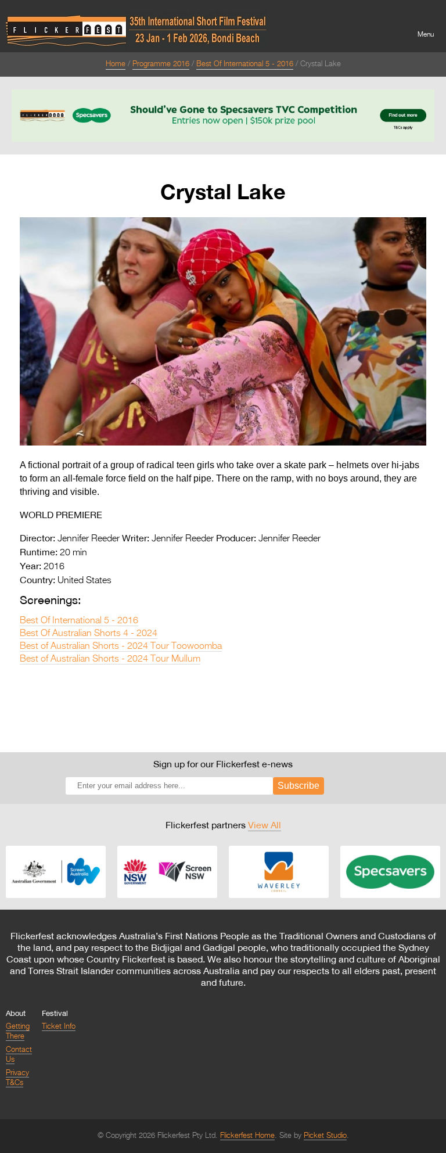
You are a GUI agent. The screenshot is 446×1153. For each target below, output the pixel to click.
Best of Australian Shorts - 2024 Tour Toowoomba (121, 646)
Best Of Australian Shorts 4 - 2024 (88, 633)
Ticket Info (58, 1026)
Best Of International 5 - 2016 (244, 64)
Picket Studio (325, 1136)
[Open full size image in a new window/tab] (223, 443)
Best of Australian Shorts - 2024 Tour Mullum (110, 659)
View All (264, 825)
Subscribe (298, 786)
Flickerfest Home (247, 1136)
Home (115, 64)
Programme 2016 (160, 64)
